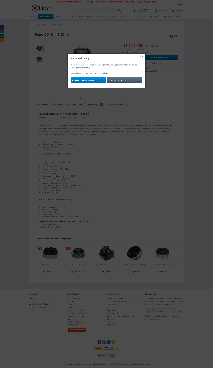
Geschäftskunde (83, 80)
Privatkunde (118, 80)
